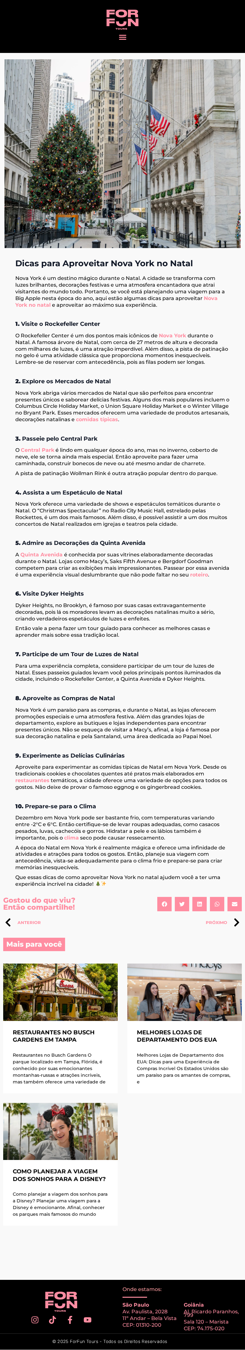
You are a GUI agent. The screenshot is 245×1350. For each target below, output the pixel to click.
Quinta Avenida (42, 555)
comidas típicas (97, 419)
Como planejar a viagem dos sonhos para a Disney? (59, 1175)
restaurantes (32, 780)
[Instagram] (35, 1320)
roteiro (199, 575)
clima (71, 838)
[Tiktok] (53, 1320)
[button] (122, 37)
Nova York (172, 336)
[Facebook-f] (70, 1320)
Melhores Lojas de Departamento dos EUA (177, 1036)
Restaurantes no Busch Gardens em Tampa (54, 1036)
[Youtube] (88, 1320)
